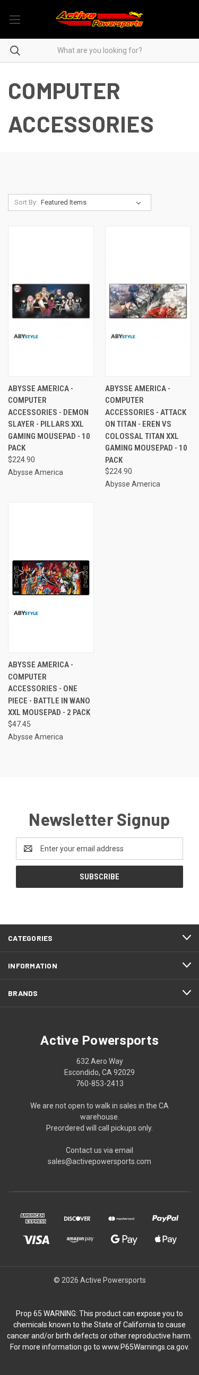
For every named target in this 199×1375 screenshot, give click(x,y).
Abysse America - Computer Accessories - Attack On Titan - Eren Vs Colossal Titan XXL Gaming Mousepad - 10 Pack (146, 424)
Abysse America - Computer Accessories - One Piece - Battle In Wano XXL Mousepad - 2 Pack (49, 688)
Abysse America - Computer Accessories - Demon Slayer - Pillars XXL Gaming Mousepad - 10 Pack (49, 418)
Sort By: (26, 202)
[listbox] (93, 202)
